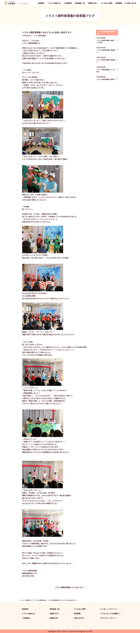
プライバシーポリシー (108, 618)
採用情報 (118, 3)
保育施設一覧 (80, 3)
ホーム (22, 600)
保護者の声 (54, 618)
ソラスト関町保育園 (40, 600)
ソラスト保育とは (54, 3)
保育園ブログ (29, 600)
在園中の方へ (93, 3)
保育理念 (41, 3)
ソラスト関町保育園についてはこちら (69, 587)
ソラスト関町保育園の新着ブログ (106, 32)
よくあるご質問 (106, 3)
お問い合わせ (131, 3)
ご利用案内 (68, 3)
